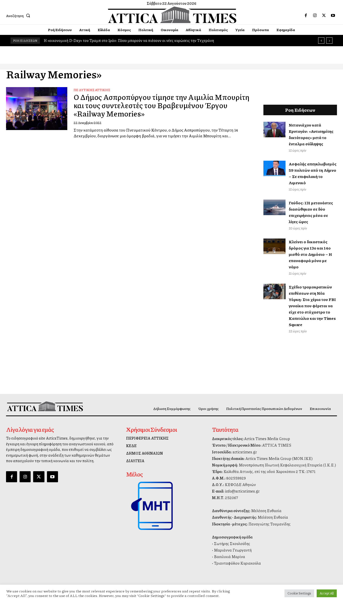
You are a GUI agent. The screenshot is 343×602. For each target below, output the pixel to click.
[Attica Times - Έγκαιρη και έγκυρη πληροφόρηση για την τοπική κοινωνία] (172, 15)
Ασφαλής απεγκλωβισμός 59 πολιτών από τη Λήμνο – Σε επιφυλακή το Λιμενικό (312, 173)
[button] (19, 15)
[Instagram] (315, 16)
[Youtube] (333, 16)
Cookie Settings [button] (299, 593)
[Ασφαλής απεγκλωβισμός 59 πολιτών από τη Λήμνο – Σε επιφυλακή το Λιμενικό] (274, 168)
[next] (329, 40)
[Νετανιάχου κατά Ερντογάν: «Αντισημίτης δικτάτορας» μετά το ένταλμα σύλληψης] (274, 129)
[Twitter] (324, 16)
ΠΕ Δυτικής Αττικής (92, 90)
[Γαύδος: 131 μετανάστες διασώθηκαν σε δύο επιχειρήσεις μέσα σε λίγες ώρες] (274, 207)
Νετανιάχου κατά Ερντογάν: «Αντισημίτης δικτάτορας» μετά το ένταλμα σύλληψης (311, 134)
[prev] (321, 40)
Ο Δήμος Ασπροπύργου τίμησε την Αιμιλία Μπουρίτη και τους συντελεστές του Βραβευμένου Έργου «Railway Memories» (161, 105)
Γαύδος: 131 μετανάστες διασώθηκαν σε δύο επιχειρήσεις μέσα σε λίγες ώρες (311, 212)
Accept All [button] (327, 593)
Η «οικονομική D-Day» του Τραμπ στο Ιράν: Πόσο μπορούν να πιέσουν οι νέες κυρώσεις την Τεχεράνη (129, 40)
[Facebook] (306, 16)
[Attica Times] (45, 406)
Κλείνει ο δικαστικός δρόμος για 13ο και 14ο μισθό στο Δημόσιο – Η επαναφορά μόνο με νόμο (310, 254)
